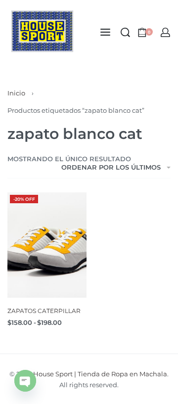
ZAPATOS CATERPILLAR (44, 310)
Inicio (16, 93)
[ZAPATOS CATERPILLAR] (47, 245)
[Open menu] (105, 32)
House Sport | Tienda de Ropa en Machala (100, 374)
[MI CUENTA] (165, 32)
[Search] (125, 32)
